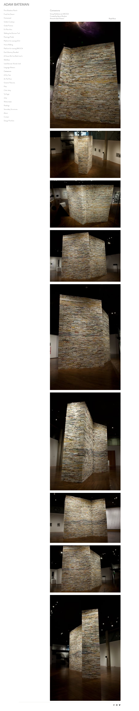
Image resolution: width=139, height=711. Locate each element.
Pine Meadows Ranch (10, 10)
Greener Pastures (9, 82)
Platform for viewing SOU (12, 41)
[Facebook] (114, 705)
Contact (6, 117)
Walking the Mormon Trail (12, 33)
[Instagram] (117, 705)
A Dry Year (7, 75)
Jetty (5, 98)
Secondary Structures (10, 109)
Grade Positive (8, 25)
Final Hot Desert (9, 14)
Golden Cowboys (9, 22)
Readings (7, 105)
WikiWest (7, 60)
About (6, 113)
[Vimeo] (120, 705)
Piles (5, 86)
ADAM (8, 4)
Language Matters (9, 67)
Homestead (7, 18)
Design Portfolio (9, 120)
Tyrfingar (6, 94)
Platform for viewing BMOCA (13, 48)
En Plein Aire (8, 29)
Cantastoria (7, 71)
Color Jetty (7, 90)
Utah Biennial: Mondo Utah (12, 63)
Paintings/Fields (9, 37)
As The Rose (8, 79)
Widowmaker (8, 101)
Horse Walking (8, 44)
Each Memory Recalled (11, 52)
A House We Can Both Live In (13, 56)
